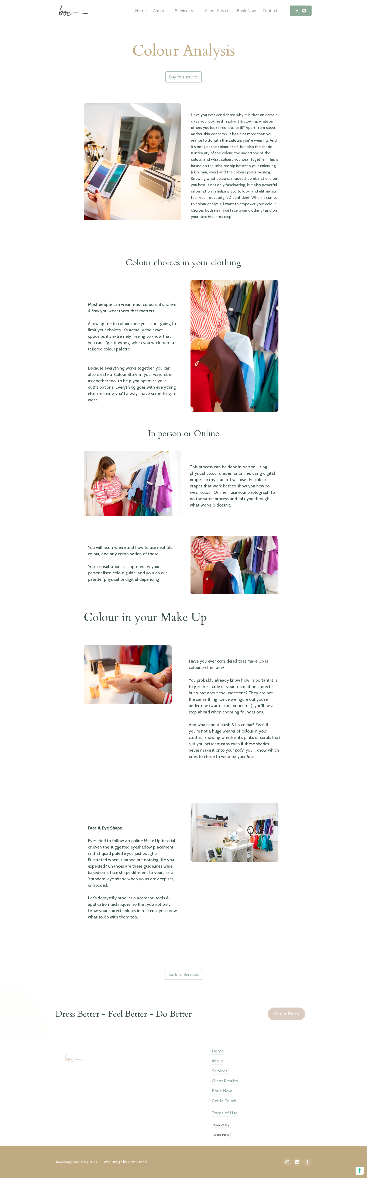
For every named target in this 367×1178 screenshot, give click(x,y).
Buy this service (183, 77)
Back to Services (183, 974)
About (158, 10)
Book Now (246, 10)
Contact (270, 10)
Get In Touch (286, 1013)
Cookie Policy (221, 1134)
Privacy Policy (221, 1125)
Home (141, 10)
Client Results (217, 10)
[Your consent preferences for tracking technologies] (360, 1171)
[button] (301, 11)
